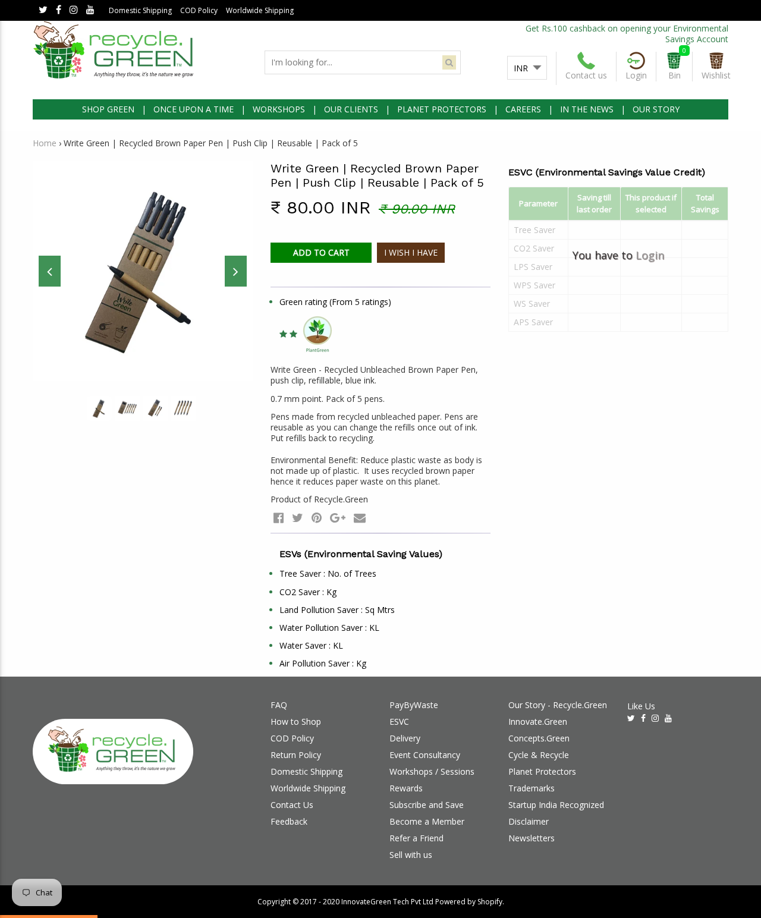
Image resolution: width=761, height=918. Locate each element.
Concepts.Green (539, 738)
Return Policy (296, 754)
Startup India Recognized (556, 804)
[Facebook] (58, 10)
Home (44, 143)
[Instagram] (74, 10)
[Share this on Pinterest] (317, 518)
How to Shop (296, 721)
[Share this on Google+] (337, 518)
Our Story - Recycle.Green (557, 704)
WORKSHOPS (279, 109)
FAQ (279, 704)
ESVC (399, 721)
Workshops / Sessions (431, 771)
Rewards (406, 788)
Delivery (404, 738)
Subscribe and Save (426, 804)
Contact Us (292, 804)
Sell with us (410, 854)
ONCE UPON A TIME (193, 109)
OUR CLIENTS (351, 109)
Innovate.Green (537, 721)
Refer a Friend (416, 838)
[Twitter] (43, 10)
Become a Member (426, 821)
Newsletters (531, 838)
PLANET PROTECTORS (441, 109)
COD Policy (199, 10)
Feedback (289, 821)
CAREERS (523, 109)
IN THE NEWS (587, 109)
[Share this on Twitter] (297, 518)
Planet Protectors (542, 771)
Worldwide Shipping (260, 10)
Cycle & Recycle (538, 754)
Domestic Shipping (140, 10)
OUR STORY (656, 109)
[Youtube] (90, 10)
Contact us (586, 75)
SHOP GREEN (108, 109)
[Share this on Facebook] (278, 518)
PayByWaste (413, 704)
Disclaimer (528, 821)
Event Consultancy (424, 754)
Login (650, 255)
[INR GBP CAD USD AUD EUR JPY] (527, 68)
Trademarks (531, 788)
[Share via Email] (360, 518)
